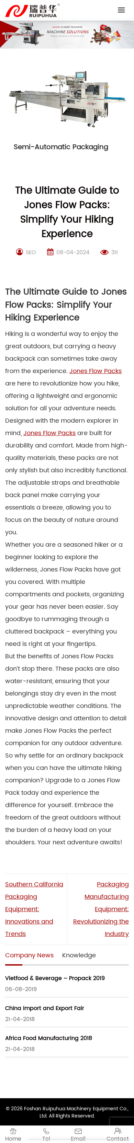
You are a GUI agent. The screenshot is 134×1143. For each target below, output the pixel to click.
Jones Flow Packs (95, 371)
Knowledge (79, 955)
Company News (29, 955)
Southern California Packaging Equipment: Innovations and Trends (34, 909)
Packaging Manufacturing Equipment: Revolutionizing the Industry (101, 909)
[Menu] (121, 10)
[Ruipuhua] (32, 10)
